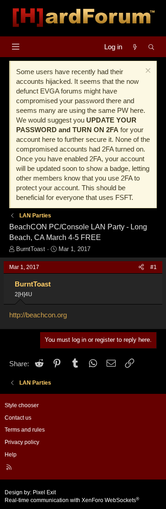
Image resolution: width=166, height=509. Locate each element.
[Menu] (15, 47)
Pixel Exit (44, 492)
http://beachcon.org (38, 315)
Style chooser (22, 405)
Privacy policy (22, 442)
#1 (153, 267)
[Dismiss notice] (147, 71)
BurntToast (30, 249)
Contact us (18, 418)
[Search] (151, 46)
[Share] (141, 267)
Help (11, 454)
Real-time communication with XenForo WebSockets (72, 500)
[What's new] (135, 46)
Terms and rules (25, 430)
